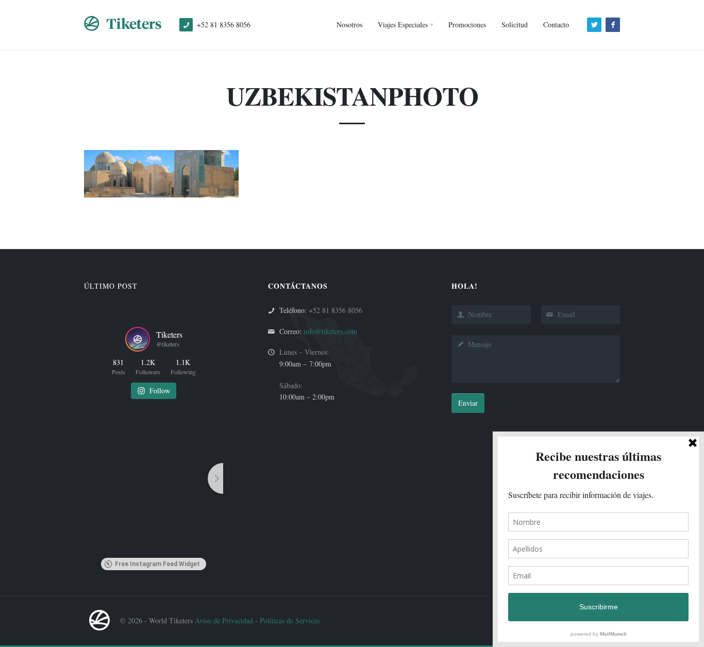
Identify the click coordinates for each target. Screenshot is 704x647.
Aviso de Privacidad (224, 620)
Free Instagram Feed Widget (157, 564)
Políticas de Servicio (290, 620)
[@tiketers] (137, 339)
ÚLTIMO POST (111, 286)
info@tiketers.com (330, 331)
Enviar (468, 403)
